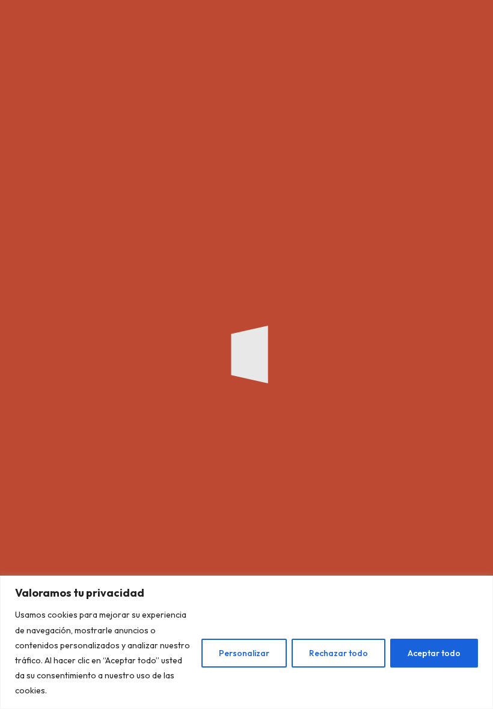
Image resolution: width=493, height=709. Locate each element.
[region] (246, 642)
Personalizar (244, 653)
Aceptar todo (434, 653)
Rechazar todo (338, 653)
